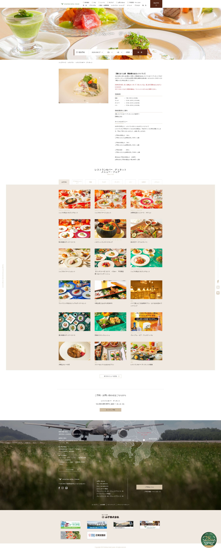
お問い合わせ (121, 2)
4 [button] (85, 101)
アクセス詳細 (69, 469)
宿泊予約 (156, 3)
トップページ (62, 62)
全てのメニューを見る (110, 376)
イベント (129, 5)
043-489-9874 (104, 404)
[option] (83, 86)
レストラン (71, 62)
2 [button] (80, 101)
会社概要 (102, 504)
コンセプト (95, 504)
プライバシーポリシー (123, 504)
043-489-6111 (104, 483)
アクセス (137, 5)
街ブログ (111, 2)
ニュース (102, 2)
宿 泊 (85, 5)
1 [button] (77, 101)
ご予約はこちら (149, 487)
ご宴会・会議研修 (103, 5)
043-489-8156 (104, 486)
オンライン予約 (110, 410)
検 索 (140, 52)
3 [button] (82, 101)
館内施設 (87, 2)
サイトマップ (111, 504)
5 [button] (87, 101)
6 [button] (89, 101)
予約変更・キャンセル (134, 2)
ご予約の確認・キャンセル (151, 491)
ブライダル (92, 5)
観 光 (144, 5)
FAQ (95, 2)
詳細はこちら (118, 116)
